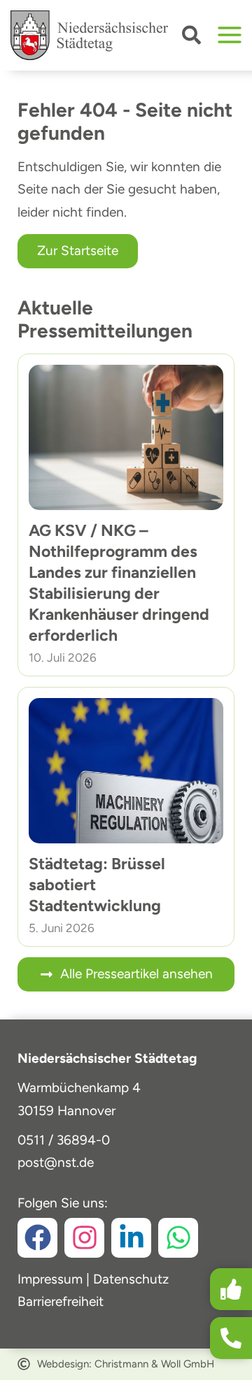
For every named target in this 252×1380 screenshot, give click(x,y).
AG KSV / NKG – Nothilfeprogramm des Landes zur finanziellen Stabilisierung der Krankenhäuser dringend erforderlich (119, 583)
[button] (192, 38)
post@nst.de (56, 1162)
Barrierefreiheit (61, 1301)
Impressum (50, 1279)
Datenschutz (131, 1279)
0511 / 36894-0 (64, 1140)
